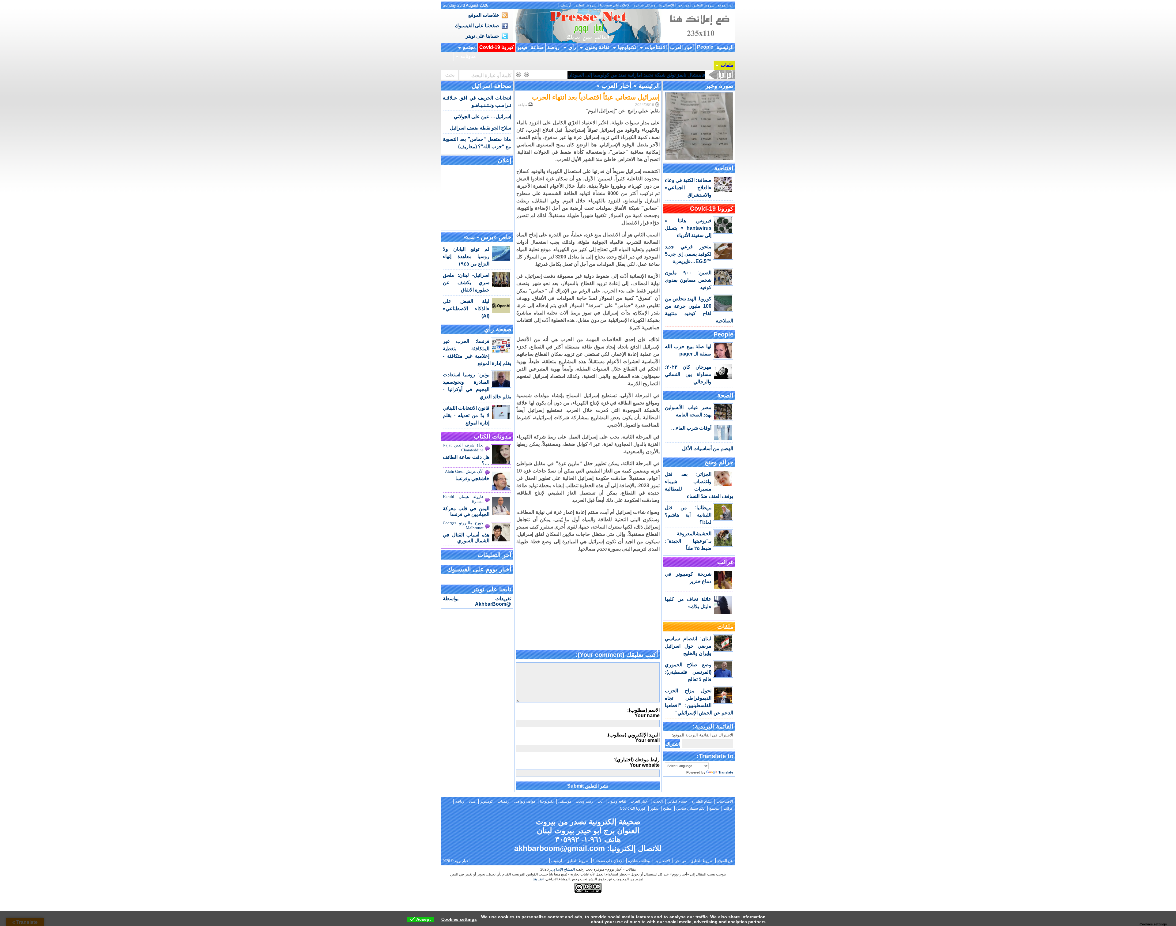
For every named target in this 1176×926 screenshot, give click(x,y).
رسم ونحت (584, 801)
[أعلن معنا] (699, 41)
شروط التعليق (703, 5)
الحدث (658, 801)
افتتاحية (723, 168)
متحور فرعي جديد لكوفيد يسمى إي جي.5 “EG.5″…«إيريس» (688, 254)
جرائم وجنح (718, 462)
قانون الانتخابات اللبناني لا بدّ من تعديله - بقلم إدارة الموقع (466, 415)
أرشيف (565, 5)
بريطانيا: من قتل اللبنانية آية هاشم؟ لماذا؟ (688, 515)
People (705, 47)
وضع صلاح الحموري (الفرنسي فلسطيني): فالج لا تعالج (688, 672)
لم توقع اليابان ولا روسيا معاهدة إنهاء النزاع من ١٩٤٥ (466, 256)
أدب (600, 801)
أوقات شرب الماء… (691, 428)
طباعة (522, 105)
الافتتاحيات (656, 47)
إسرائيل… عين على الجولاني (482, 116)
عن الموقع (725, 5)
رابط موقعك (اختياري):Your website (637, 762)
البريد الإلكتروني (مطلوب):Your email (633, 737)
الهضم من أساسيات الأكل (707, 448)
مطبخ (667, 808)
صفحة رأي (497, 329)
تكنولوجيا (627, 47)
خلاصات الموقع (483, 15)
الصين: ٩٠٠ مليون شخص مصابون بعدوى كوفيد (688, 280)
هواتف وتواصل (524, 801)
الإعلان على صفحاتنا (615, 5)
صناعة (537, 47)
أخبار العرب (682, 47)
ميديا (472, 801)
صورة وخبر (719, 85)
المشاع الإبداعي (563, 869)
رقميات (503, 801)
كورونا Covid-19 (496, 47)
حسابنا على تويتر (482, 36)
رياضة (553, 47)
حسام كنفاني (677, 801)
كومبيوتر (486, 801)
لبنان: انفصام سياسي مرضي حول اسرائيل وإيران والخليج (688, 646)
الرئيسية (725, 47)
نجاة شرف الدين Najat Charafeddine (463, 447)
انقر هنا (538, 879)
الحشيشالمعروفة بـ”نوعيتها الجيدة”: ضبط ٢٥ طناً (688, 541)
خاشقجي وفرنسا (472, 478)
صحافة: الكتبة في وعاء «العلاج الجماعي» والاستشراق (688, 188)
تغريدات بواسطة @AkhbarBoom (477, 601)
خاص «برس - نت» (487, 237)
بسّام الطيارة (702, 801)
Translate (725, 772)
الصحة (725, 395)
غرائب (725, 562)
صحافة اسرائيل (491, 85)
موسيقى (564, 801)
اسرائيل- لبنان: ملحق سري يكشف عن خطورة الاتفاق (466, 282)
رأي (572, 47)
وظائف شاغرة (644, 5)
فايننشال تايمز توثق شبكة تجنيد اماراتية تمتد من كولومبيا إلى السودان (636, 74)
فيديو (522, 47)
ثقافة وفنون (597, 47)
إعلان (504, 160)
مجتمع (469, 47)
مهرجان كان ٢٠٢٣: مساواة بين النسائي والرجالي (688, 374)
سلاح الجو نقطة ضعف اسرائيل (480, 127)
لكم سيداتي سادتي (690, 808)
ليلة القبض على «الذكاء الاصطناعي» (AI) (466, 308)
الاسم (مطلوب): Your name (643, 712)
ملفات (727, 65)
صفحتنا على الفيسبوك (477, 25)
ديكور (654, 808)
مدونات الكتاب (492, 436)
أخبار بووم (588, 26)
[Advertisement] (588, 607)
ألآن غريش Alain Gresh (464, 471)
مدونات (468, 56)
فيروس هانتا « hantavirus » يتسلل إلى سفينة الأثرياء (688, 228)
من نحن (683, 5)
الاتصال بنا (666, 5)
